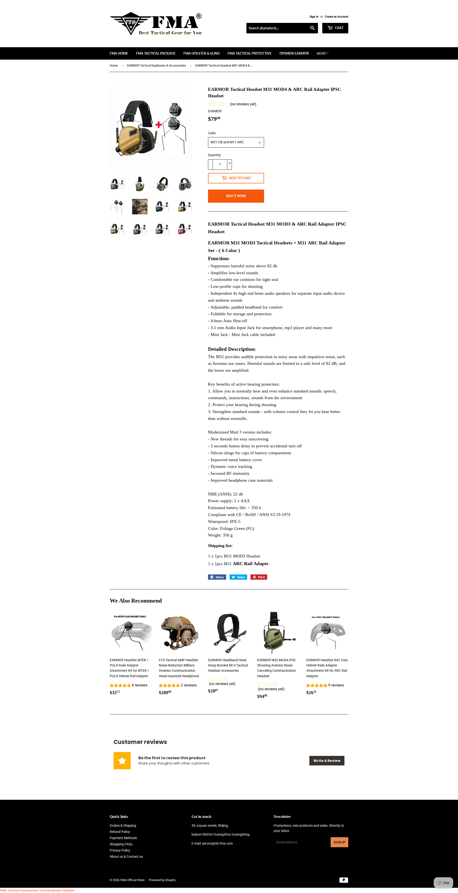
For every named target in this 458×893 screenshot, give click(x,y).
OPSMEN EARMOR (294, 53)
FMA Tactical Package (156, 53)
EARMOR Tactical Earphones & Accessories (156, 65)
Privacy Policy (120, 850)
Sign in (314, 16)
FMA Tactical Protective (250, 53)
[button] (232, 104)
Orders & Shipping (123, 825)
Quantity (214, 155)
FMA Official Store (132, 880)
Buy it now (236, 196)
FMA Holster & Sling (201, 53)
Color (212, 133)
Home (114, 65)
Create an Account (336, 16)
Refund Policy (120, 832)
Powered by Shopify (162, 880)
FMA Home (119, 53)
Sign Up (339, 842)
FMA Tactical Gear (13, 890)
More (321, 53)
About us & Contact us (126, 856)
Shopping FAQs (121, 844)
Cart (339, 28)
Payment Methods (123, 838)
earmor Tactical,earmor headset (50, 890)
